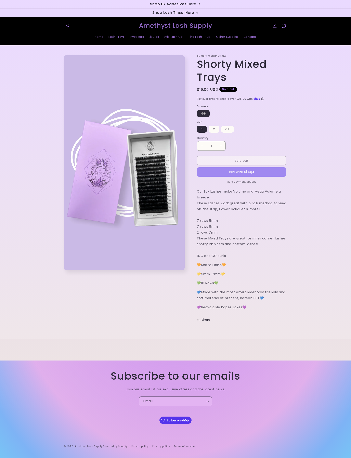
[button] (68, 25)
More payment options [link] (242, 181)
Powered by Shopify (115, 446)
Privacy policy (161, 446)
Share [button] (206, 319)
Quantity (202, 138)
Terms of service (184, 446)
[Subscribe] (207, 401)
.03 (205, 114)
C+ (229, 129)
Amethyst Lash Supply (88, 446)
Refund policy (140, 446)
